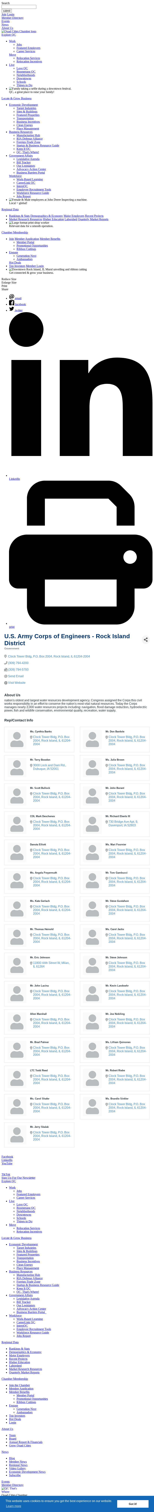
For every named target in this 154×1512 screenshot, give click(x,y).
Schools (21, 81)
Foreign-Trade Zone (28, 142)
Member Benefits (50, 238)
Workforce (15, 176)
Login (10, 14)
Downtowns (24, 78)
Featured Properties (28, 115)
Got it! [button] (133, 1503)
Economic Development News (27, 1471)
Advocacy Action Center (31, 169)
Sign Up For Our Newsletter (18, 1177)
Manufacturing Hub (28, 135)
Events (6, 21)
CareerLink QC (26, 182)
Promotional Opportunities (32, 245)
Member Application (27, 238)
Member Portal (25, 242)
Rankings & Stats (19, 215)
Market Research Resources (25, 219)
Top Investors (17, 266)
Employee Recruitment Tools (34, 189)
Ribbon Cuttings (26, 249)
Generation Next (26, 255)
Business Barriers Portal (31, 172)
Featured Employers (28, 48)
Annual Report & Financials (25, 1442)
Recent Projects (94, 215)
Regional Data (10, 209)
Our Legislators (26, 165)
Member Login (35, 266)
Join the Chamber (19, 1385)
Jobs (19, 44)
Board (12, 1438)
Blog (12, 1458)
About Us (7, 28)
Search (6, 3)
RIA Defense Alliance (30, 138)
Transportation (25, 118)
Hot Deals (15, 262)
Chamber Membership (15, 232)
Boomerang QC (26, 71)
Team (12, 1435)
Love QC (22, 68)
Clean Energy (25, 125)
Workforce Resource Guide (33, 192)
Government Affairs (21, 155)
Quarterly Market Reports (93, 219)
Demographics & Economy (46, 215)
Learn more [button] (13, 1506)
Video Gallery (17, 1468)
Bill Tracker (24, 162)
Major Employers (74, 215)
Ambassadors (24, 259)
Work (12, 41)
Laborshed (71, 219)
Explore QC (9, 34)
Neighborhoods (26, 75)
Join (4, 14)
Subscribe (15, 1475)
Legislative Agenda (28, 159)
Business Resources (20, 131)
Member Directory (12, 17)
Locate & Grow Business (17, 98)
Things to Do (24, 85)
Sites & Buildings (27, 111)
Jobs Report (24, 196)
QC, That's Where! (28, 152)
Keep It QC (23, 148)
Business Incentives (28, 121)
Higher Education (53, 219)
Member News (18, 1461)
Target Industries (26, 108)
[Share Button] (146, 639)
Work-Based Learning (30, 179)
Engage (13, 252)
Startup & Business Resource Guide (38, 145)
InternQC (22, 186)
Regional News (18, 1465)
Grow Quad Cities (20, 1445)
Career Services (26, 51)
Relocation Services (28, 58)
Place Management (28, 128)
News (5, 24)
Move (12, 54)
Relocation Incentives (29, 61)
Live (11, 64)
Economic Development (23, 104)
